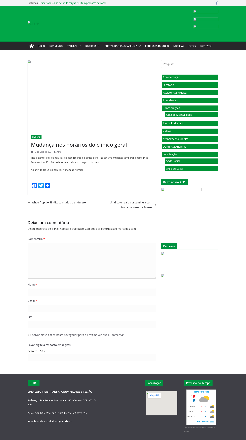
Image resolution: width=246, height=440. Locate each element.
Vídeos (167, 131)
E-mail (32, 301)
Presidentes (170, 100)
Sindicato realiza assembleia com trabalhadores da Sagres (131, 205)
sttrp (58, 151)
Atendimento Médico (175, 139)
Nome (33, 284)
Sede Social (173, 161)
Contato (206, 45)
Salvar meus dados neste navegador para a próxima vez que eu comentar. (78, 335)
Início (41, 45)
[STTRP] (32, 46)
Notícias (178, 45)
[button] (79, 46)
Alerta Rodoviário (173, 123)
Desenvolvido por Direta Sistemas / (195, 427)
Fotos (192, 45)
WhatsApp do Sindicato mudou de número (59, 202)
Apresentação (171, 77)
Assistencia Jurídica (175, 92)
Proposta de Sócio (157, 45)
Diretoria (168, 85)
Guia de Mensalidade (179, 115)
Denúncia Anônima (174, 146)
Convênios (56, 45)
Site (30, 317)
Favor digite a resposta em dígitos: (49, 345)
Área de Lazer (174, 169)
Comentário (36, 239)
